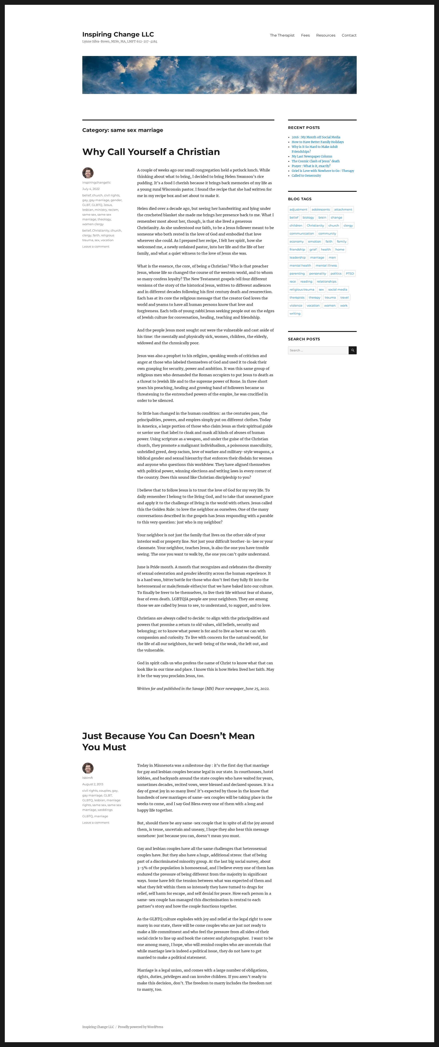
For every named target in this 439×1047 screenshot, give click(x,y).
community (327, 233)
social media (337, 289)
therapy (314, 297)
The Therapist (282, 35)
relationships (326, 281)
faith (96, 235)
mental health (300, 265)
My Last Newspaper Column (312, 156)
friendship (297, 249)
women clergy (93, 224)
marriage (101, 816)
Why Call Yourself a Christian (151, 151)
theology (104, 219)
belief (86, 195)
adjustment (298, 209)
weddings (105, 810)
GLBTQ (97, 205)
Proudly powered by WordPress (140, 1027)
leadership (298, 257)
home (339, 249)
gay (85, 200)
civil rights (111, 195)
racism (113, 209)
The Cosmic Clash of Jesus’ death (316, 161)
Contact (349, 35)
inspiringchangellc (96, 182)
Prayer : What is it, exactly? (311, 166)
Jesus (108, 205)
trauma (330, 297)
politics (336, 273)
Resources (325, 35)
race (293, 281)
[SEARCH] (353, 350)
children (296, 225)
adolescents (321, 209)
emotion (314, 241)
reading (306, 281)
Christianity (100, 230)
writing (295, 313)
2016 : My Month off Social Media (316, 137)
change (336, 217)
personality (317, 273)
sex (97, 240)
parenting (297, 273)
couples (105, 790)
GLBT (86, 205)
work (344, 305)
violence (296, 305)
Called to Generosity (306, 176)
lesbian (87, 209)
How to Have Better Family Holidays (318, 142)
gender (116, 200)
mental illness (326, 265)
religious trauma (302, 289)
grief (313, 249)
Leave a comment (95, 246)
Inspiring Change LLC (118, 34)
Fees (305, 35)
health (326, 249)
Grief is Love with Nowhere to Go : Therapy (323, 171)
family (341, 241)
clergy (86, 235)
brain (322, 217)
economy (297, 241)
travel (344, 297)
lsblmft (87, 778)
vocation (107, 240)
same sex (89, 214)
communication (302, 233)
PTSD (350, 273)
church (97, 195)
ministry (101, 209)
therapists (297, 297)
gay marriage (99, 200)
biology (308, 217)
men (332, 257)
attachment (343, 209)
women (330, 305)
